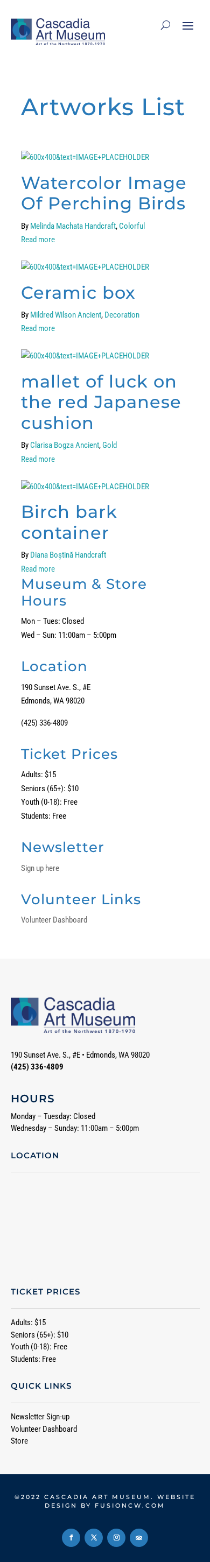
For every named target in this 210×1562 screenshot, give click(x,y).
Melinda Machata (56, 226)
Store (19, 1441)
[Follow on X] (94, 1538)
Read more (38, 239)
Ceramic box (78, 292)
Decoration (121, 315)
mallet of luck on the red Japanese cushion (101, 402)
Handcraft (100, 226)
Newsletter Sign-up (40, 1417)
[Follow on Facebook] (71, 1538)
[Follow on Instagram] (116, 1538)
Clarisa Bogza (52, 445)
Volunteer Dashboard (54, 920)
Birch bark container (69, 522)
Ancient (89, 315)
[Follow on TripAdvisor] (139, 1538)
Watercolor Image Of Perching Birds (104, 193)
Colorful (132, 226)
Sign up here (40, 868)
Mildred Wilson (53, 315)
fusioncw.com (130, 1505)
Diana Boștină (51, 555)
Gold (109, 445)
